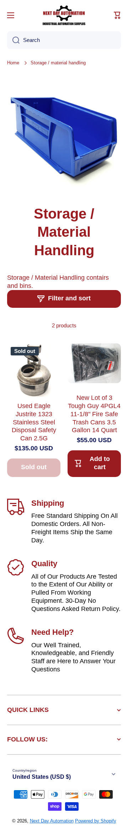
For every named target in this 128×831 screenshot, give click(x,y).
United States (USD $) (41, 777)
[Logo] (64, 15)
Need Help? (52, 632)
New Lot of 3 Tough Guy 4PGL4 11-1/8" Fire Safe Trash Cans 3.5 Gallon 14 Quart (94, 414)
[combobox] (64, 40)
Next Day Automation (52, 821)
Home (13, 62)
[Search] (13, 40)
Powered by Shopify (95, 821)
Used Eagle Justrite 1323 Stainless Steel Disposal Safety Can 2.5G (34, 422)
